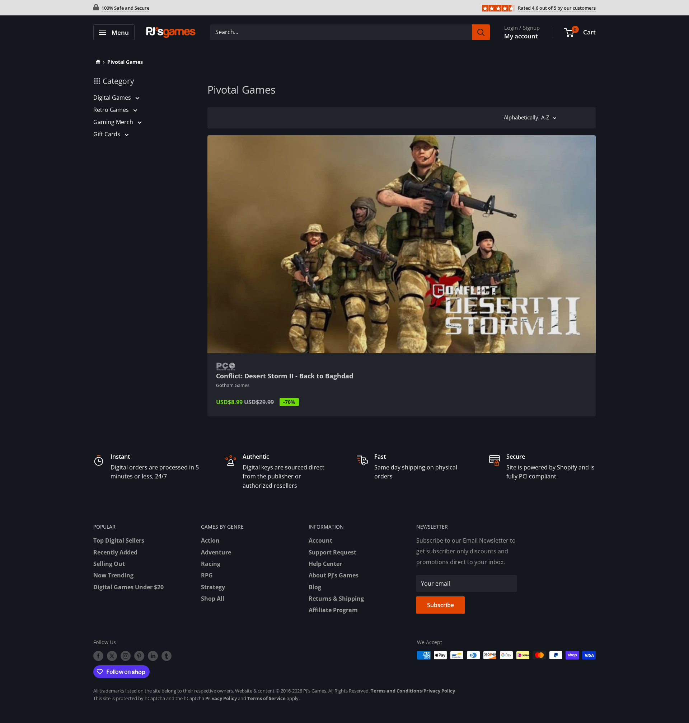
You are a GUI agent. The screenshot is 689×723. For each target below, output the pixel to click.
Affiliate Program (333, 610)
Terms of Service (266, 698)
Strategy (213, 587)
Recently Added (115, 552)
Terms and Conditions (396, 690)
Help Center (325, 564)
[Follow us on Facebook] (98, 656)
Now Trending (113, 575)
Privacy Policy (439, 690)
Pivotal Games (125, 61)
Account (320, 540)
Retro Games (111, 110)
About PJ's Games (333, 575)
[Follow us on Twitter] (112, 656)
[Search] (481, 32)
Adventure (216, 552)
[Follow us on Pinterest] (139, 656)
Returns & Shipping (336, 598)
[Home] (96, 61)
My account (521, 36)
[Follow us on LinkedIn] (153, 656)
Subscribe (440, 605)
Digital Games (112, 97)
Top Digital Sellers (118, 540)
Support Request (332, 552)
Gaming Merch (114, 122)
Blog (315, 587)
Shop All (212, 598)
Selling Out (109, 564)
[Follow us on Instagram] (126, 656)
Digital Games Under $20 (128, 587)
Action (210, 540)
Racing (210, 564)
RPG (207, 575)
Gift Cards (107, 134)
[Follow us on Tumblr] (166, 656)
